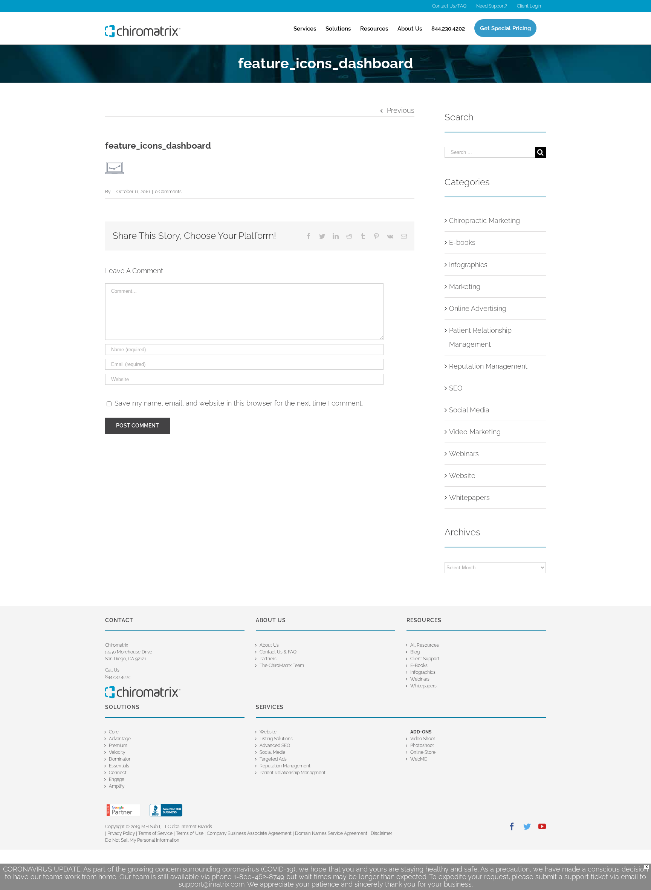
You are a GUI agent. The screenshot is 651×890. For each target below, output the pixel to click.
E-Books (419, 665)
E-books (462, 242)
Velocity (117, 752)
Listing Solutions (276, 738)
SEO (456, 388)
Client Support (424, 658)
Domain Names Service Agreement (331, 833)
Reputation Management (488, 366)
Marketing (464, 287)
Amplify (116, 786)
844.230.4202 (117, 676)
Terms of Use (189, 833)
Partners (268, 658)
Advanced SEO (275, 745)
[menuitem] (449, 6)
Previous (400, 110)
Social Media (469, 410)
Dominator (119, 759)
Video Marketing (475, 432)
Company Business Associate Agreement (249, 833)
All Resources (424, 645)
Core (114, 732)
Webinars (464, 454)
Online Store (423, 752)
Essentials (119, 766)
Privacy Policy (121, 833)
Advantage (120, 738)
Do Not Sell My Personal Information (142, 840)
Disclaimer (382, 833)
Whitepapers (469, 497)
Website (462, 476)
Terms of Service (155, 833)
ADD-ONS (420, 732)
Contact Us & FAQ (278, 652)
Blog (415, 652)
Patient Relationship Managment (293, 772)
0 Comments (168, 191)
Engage (116, 779)
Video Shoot (422, 738)
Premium (118, 745)
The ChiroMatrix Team (282, 665)
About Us (269, 645)
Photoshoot (422, 745)
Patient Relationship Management (480, 337)
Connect (118, 772)
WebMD (419, 759)
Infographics (468, 265)
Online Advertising (477, 308)
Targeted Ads (273, 759)
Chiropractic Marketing (484, 220)
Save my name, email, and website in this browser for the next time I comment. (239, 403)
